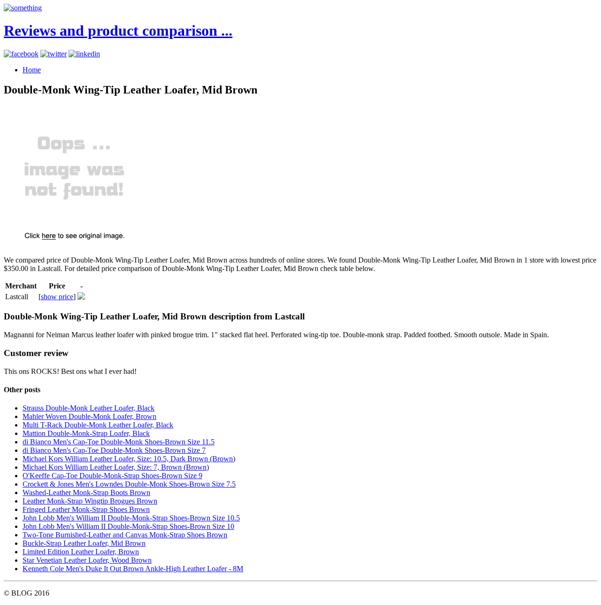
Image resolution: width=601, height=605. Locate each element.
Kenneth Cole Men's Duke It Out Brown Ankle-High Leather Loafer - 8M (133, 569)
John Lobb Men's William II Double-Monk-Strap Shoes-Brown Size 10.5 (131, 518)
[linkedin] (84, 54)
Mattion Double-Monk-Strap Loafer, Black (86, 433)
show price (57, 297)
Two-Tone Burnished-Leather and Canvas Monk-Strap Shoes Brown (125, 535)
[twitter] (53, 54)
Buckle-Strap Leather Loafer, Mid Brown (84, 543)
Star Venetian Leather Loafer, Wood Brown (87, 560)
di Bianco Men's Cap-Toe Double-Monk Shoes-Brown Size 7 (114, 450)
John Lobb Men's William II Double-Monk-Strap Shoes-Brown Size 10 (128, 526)
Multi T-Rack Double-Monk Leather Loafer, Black (98, 425)
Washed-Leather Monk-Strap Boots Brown (86, 492)
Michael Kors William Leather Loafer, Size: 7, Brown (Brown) (116, 467)
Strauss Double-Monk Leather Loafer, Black (88, 408)
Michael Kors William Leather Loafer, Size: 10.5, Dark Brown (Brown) (129, 459)
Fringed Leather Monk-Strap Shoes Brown (86, 509)
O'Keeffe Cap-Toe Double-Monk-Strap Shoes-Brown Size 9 (112, 476)
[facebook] (21, 54)
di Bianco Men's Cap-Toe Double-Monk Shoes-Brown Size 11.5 (119, 442)
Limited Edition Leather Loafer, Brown (81, 552)
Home (32, 70)
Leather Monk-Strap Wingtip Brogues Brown (90, 501)
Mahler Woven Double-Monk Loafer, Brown (89, 416)
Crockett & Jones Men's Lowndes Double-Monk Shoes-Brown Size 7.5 (129, 484)
